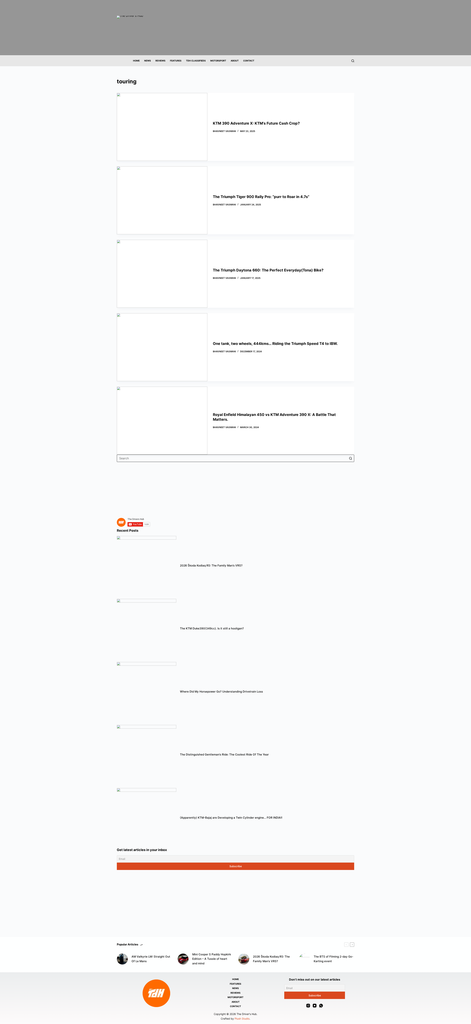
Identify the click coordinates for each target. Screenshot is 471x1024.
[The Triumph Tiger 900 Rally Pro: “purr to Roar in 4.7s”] (162, 200)
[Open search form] (352, 60)
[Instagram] (308, 1005)
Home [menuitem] (136, 60)
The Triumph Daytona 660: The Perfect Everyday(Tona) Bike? (268, 270)
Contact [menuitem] (248, 60)
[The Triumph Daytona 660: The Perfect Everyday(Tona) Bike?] (162, 274)
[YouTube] (314, 1005)
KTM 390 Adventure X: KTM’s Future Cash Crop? (256, 123)
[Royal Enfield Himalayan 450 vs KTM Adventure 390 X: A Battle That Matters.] (162, 421)
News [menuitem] (147, 60)
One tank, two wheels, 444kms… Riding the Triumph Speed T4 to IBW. (275, 343)
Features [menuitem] (175, 60)
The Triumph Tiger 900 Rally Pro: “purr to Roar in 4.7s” (261, 197)
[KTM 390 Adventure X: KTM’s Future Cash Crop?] (162, 127)
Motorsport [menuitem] (218, 60)
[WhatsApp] (321, 1005)
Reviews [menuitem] (160, 60)
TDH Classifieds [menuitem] (196, 60)
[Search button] (350, 458)
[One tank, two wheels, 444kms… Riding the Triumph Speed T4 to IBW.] (162, 347)
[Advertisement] (227, 487)
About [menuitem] (235, 60)
